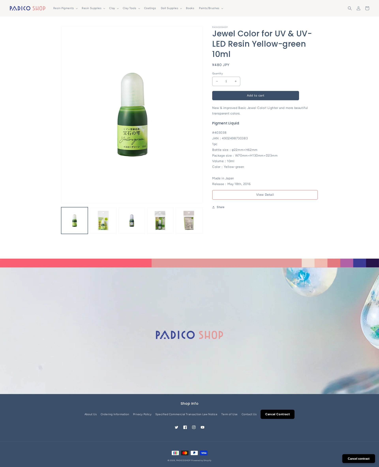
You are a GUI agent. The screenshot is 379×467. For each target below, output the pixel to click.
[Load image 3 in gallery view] (131, 220)
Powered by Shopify (201, 460)
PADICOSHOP (183, 460)
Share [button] (221, 207)
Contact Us (249, 414)
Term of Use (229, 414)
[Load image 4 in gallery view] (160, 220)
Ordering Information (115, 414)
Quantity (217, 73)
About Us (90, 414)
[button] (65, 8)
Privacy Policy (142, 414)
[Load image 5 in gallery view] (189, 220)
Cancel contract (359, 458)
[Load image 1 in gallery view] (74, 220)
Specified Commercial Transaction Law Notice (186, 414)
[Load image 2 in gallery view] (103, 220)
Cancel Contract (277, 414)
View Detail (265, 195)
